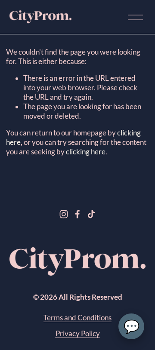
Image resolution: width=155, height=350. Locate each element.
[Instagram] (63, 214)
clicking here (85, 151)
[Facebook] (77, 214)
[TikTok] (91, 214)
